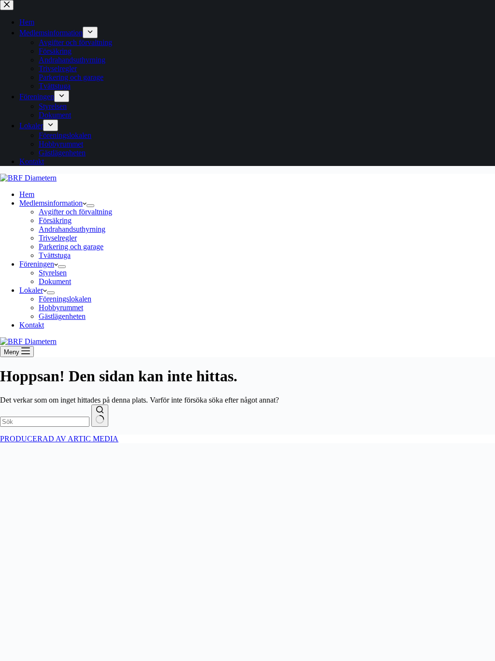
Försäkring (55, 220)
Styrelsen (53, 273)
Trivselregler (58, 238)
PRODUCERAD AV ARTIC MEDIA (59, 439)
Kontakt (31, 325)
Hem (26, 194)
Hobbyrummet (61, 307)
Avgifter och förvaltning (75, 212)
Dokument (55, 281)
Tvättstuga (55, 255)
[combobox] (44, 422)
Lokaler (31, 290)
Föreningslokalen (65, 299)
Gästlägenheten (62, 316)
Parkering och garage (71, 246)
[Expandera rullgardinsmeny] (90, 205)
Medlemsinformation (51, 203)
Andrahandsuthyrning (72, 229)
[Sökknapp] (99, 416)
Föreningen (36, 264)
